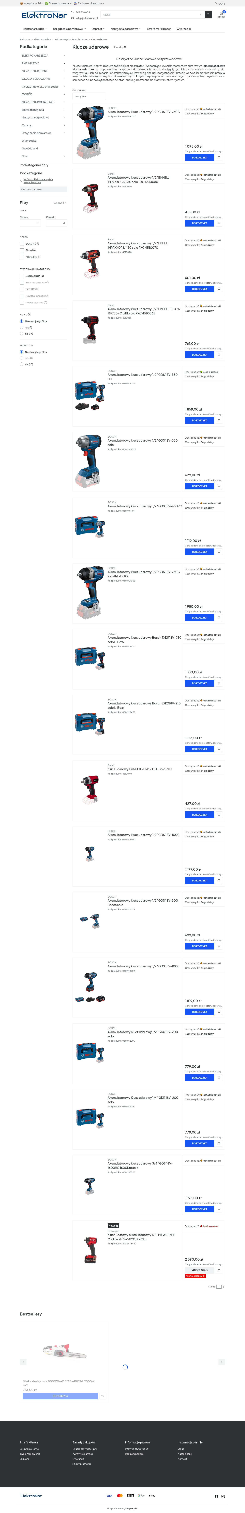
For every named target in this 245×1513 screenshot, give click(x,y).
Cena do (51, 217)
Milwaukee (31, 256)
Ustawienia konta (29, 1448)
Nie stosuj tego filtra (36, 321)
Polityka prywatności (136, 1448)
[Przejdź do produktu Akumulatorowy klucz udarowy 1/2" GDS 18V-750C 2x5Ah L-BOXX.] (90, 593)
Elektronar (25, 39)
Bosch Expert (33, 275)
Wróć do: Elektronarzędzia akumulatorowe (38, 181)
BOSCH (30, 243)
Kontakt (182, 1458)
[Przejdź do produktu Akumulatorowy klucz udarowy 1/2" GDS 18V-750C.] (90, 132)
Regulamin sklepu (134, 1453)
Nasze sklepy (185, 1453)
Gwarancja (78, 1458)
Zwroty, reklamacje (83, 1453)
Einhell (29, 250)
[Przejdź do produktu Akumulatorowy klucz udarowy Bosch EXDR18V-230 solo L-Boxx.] (90, 658)
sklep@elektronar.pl (87, 18)
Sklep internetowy (121, 1508)
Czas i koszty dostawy (84, 1448)
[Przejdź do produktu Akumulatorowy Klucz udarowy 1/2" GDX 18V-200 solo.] (90, 1053)
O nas (181, 1448)
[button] (208, 14)
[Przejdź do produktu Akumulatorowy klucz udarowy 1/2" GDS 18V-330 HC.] (90, 395)
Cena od (24, 217)
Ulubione (25, 1458)
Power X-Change (35, 295)
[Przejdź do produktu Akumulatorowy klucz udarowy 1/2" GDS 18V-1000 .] (90, 855)
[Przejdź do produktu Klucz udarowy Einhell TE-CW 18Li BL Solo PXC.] (90, 790)
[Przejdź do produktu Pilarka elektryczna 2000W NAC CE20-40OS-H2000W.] (64, 1351)
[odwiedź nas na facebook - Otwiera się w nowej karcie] (216, 1496)
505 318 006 (83, 12)
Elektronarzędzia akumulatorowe (71, 39)
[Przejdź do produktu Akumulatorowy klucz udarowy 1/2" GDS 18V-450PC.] (90, 527)
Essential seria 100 (36, 282)
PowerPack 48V (34, 302)
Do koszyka (199, 157)
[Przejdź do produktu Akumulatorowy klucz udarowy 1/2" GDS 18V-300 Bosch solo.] (90, 921)
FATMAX (30, 289)
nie (26, 333)
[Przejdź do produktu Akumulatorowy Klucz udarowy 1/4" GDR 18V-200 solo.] (90, 1118)
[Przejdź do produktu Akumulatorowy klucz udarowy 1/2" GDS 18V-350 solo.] (90, 461)
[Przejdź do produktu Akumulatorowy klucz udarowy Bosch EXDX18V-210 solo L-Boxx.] (90, 724)
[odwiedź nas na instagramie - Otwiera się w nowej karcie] (223, 1496)
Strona (211, 1286)
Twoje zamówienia (30, 1453)
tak (27, 327)
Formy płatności (81, 1463)
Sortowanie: (79, 89)
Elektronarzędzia (42, 39)
